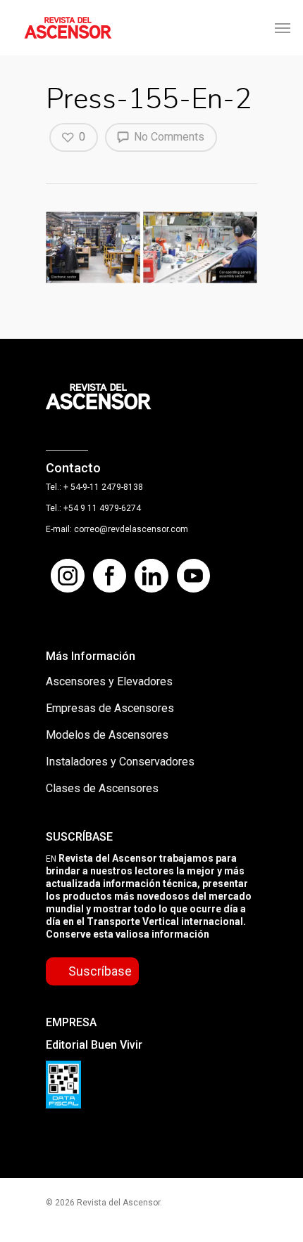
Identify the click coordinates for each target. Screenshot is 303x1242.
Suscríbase (100, 971)
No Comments (167, 136)
